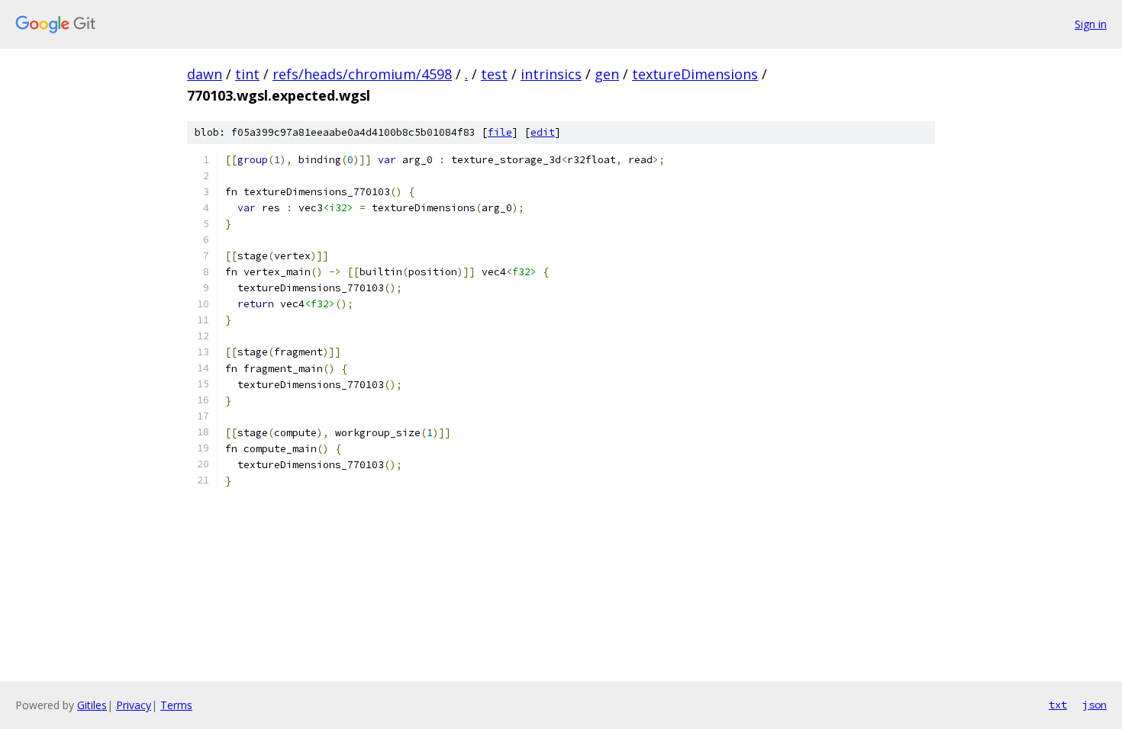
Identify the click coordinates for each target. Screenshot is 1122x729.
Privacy (133, 705)
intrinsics (551, 74)
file (500, 132)
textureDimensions (695, 74)
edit (542, 132)
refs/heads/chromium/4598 (362, 74)
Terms (176, 705)
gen (607, 74)
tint (247, 74)
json (1094, 704)
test (494, 74)
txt (1058, 704)
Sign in (1091, 24)
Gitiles (92, 705)
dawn (204, 74)
